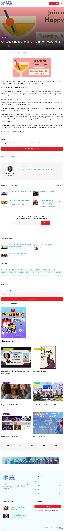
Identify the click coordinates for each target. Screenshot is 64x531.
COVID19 (44, 269)
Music (19, 275)
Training (36, 278)
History (3, 275)
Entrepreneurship (37, 169)
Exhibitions (21, 272)
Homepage (61, 528)
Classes (26, 269)
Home (2, 52)
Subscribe (55, 3)
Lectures (9, 275)
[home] (6, 3)
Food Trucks (48, 272)
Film (38, 272)
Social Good (16, 278)
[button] (61, 3)
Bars (22, 269)
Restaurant (4, 278)
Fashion (27, 272)
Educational (4, 272)
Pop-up (52, 275)
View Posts (10, 175)
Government (59, 272)
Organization (40, 275)
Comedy (31, 269)
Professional (59, 275)
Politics (47, 275)
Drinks (53, 269)
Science (10, 278)
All (23, 169)
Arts (6, 269)
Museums (14, 275)
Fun (43, 169)
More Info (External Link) (32, 149)
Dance (49, 269)
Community (4, 37)
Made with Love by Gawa (7, 528)
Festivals (33, 272)
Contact (52, 527)
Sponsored (23, 278)
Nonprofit (32, 275)
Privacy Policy (41, 226)
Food (42, 272)
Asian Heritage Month (14, 269)
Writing (41, 278)
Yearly (46, 278)
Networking (49, 169)
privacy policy (58, 527)
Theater (30, 278)
